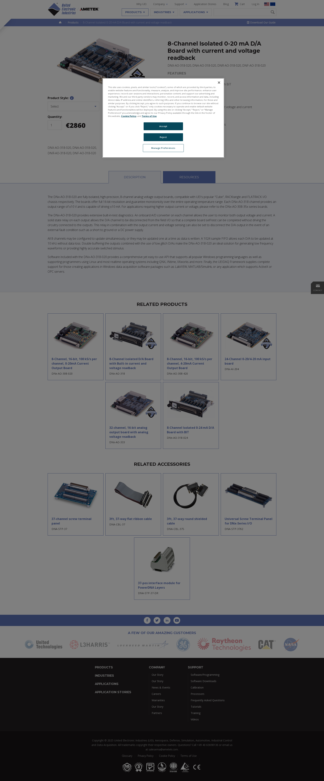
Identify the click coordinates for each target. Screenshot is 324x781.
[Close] (219, 82)
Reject (163, 137)
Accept (163, 126)
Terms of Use (149, 116)
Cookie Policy (128, 116)
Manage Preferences (163, 148)
